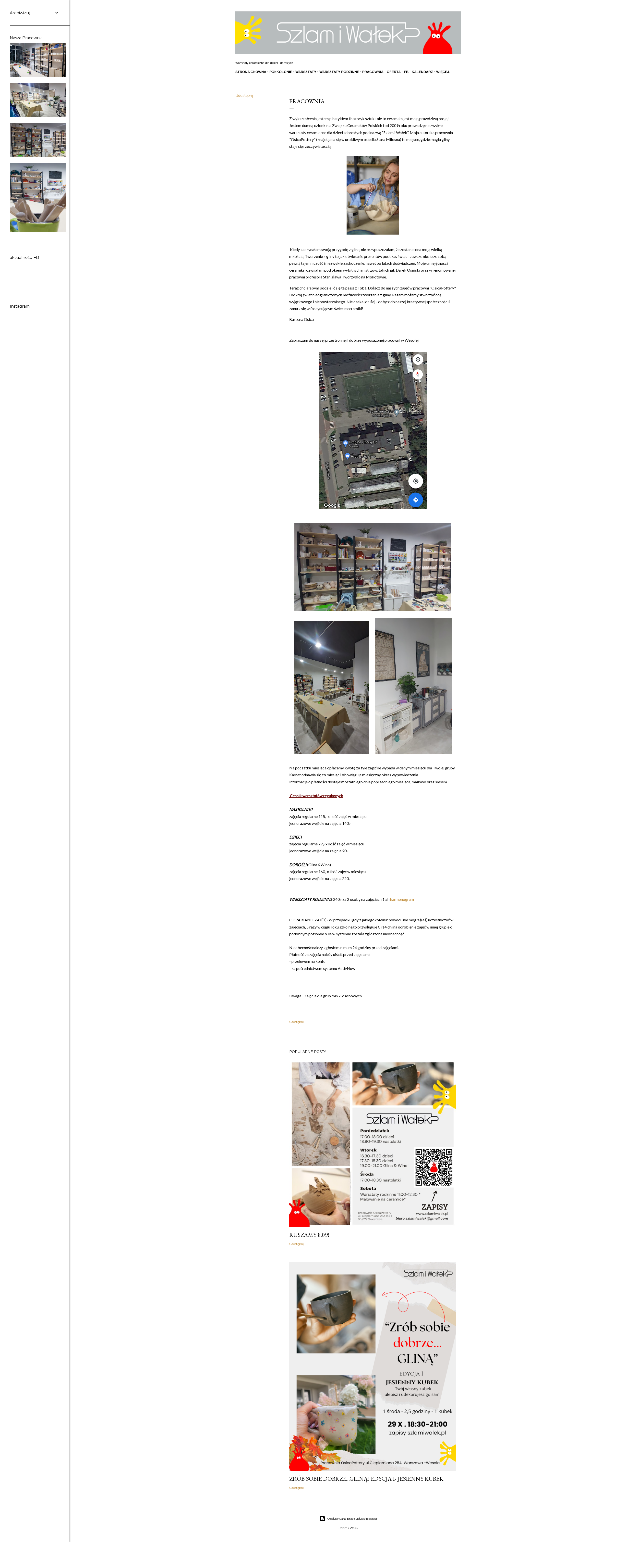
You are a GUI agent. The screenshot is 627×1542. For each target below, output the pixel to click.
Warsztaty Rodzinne (339, 72)
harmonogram (402, 899)
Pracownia (373, 72)
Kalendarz (422, 72)
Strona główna (250, 72)
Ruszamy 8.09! (309, 1235)
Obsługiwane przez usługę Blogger (352, 1518)
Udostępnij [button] (244, 95)
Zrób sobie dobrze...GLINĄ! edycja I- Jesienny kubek (366, 1478)
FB (406, 72)
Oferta (394, 72)
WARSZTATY (305, 72)
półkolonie (280, 72)
